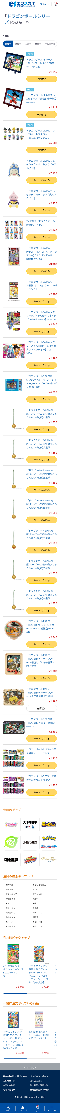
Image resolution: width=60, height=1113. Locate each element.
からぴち (11, 903)
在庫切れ (41, 708)
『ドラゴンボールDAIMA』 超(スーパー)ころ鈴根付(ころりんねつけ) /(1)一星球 (41, 594)
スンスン (11, 921)
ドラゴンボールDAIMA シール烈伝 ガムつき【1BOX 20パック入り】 (41, 285)
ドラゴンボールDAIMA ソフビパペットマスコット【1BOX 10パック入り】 (40, 134)
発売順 (38, 43)
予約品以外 (50, 43)
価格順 (18, 43)
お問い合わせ (9, 1085)
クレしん (38, 926)
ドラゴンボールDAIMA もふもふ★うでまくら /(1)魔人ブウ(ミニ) (41, 194)
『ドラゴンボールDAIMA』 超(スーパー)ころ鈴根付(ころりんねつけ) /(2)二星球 (41, 564)
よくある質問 (36, 1080)
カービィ (11, 907)
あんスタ (11, 917)
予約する (41, 79)
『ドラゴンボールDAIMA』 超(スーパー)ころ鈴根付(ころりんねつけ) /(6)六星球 (41, 443)
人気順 (28, 43)
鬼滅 (36, 907)
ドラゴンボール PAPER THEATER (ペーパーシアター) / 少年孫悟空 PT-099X (40, 692)
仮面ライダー (13, 898)
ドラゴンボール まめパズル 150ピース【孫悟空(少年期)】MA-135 (41, 98)
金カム (37, 903)
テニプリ (38, 912)
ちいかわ (38, 894)
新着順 (8, 43)
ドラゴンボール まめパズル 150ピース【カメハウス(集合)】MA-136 (40, 63)
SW (35, 889)
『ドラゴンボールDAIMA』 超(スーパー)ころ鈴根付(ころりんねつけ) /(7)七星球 (41, 413)
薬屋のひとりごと (15, 912)
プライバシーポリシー (40, 1076)
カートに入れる (42, 180)
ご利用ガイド (9, 1080)
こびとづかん (40, 884)
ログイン (44, 4)
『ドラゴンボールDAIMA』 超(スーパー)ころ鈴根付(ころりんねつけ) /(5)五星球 (41, 474)
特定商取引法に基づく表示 (15, 1076)
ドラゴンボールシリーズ (27, 19)
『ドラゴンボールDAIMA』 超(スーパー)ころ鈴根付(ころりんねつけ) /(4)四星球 (41, 504)
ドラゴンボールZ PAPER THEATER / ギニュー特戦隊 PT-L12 (40, 722)
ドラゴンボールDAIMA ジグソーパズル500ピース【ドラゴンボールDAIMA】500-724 (41, 315)
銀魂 (36, 898)
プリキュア (12, 894)
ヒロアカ (38, 921)
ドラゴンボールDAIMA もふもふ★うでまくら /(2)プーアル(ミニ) (41, 164)
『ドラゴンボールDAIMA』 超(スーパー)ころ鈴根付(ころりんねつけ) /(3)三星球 (41, 534)
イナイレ (11, 889)
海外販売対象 (9, 1089)
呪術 (36, 917)
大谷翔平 (11, 884)
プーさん (11, 926)
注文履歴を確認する (39, 1085)
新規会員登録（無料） (40, 1089)
